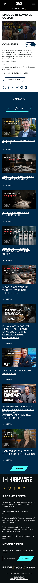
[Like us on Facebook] (14, 488)
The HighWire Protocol (19, 579)
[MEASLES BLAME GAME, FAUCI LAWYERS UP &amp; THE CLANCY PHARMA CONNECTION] (19, 313)
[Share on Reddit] (21, 87)
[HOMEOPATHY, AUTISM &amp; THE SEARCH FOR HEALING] (19, 438)
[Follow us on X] (4, 488)
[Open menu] (34, 4)
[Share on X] (4, 87)
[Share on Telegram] (17, 87)
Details (9, 149)
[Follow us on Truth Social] (24, 488)
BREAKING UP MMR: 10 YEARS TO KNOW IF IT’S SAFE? (16, 251)
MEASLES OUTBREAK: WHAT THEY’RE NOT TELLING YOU (15, 290)
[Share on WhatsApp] (26, 87)
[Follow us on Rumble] (19, 488)
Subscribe (25, 558)
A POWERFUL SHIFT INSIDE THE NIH (18, 142)
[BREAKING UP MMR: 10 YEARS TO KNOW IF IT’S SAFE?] (19, 235)
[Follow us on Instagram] (9, 488)
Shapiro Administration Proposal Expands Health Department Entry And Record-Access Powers (18, 505)
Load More (19, 468)
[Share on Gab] (13, 87)
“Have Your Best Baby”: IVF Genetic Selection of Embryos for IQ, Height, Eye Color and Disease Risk (17, 529)
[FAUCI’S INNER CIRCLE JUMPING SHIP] (19, 199)
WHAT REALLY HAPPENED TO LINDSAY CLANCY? (18, 178)
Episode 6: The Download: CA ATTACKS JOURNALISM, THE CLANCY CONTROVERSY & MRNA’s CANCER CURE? (18, 412)
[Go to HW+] (5, 4)
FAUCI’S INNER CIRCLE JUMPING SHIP (15, 214)
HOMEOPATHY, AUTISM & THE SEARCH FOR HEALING (18, 452)
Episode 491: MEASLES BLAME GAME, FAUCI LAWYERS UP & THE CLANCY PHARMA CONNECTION (15, 332)
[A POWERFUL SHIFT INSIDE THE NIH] (19, 127)
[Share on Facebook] (9, 87)
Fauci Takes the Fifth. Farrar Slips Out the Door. (18, 537)
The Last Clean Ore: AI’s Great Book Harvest (15, 512)
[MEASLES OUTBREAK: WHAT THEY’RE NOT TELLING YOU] (19, 274)
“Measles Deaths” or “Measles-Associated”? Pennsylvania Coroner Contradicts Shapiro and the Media (19, 520)
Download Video (13, 79)
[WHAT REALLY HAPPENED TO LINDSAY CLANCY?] (19, 163)
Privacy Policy (19, 577)
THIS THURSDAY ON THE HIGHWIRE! (16, 372)
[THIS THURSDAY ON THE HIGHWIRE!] (19, 357)
